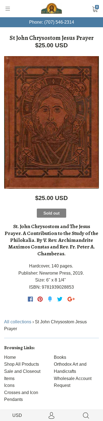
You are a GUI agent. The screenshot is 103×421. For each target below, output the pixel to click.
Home (10, 357)
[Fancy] (50, 299)
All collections (17, 321)
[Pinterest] (40, 299)
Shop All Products (21, 364)
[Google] (71, 299)
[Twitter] (60, 299)
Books (60, 357)
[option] (51, 122)
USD (17, 415)
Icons (9, 385)
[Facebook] (30, 299)
